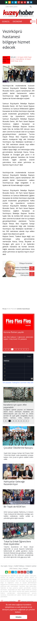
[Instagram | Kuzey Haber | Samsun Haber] (28, 2)
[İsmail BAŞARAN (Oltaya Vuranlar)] (11, 269)
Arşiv (20, 568)
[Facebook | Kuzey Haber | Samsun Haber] (12, 2)
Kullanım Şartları (31, 566)
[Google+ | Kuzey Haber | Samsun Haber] (18, 2)
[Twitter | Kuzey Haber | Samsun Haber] (15, 2)
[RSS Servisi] (9, 2)
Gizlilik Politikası (19, 566)
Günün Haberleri (10, 601)
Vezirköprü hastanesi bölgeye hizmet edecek (16, 39)
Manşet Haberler (27, 601)
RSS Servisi (13, 568)
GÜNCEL (6, 21)
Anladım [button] (18, 617)
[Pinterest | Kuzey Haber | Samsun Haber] (25, 2)
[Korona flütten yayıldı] (18, 322)
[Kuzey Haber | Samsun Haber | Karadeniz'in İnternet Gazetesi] (6, 2)
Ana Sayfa (4, 566)
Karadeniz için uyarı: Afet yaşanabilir (15, 406)
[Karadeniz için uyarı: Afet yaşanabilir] (18, 394)
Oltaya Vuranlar (25, 263)
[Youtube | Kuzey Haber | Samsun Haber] (22, 2)
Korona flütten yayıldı (13, 332)
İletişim (25, 568)
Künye (11, 566)
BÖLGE (13, 57)
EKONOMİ (17, 21)
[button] (21, 612)
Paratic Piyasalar (12, 308)
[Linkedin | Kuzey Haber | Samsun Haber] (31, 2)
